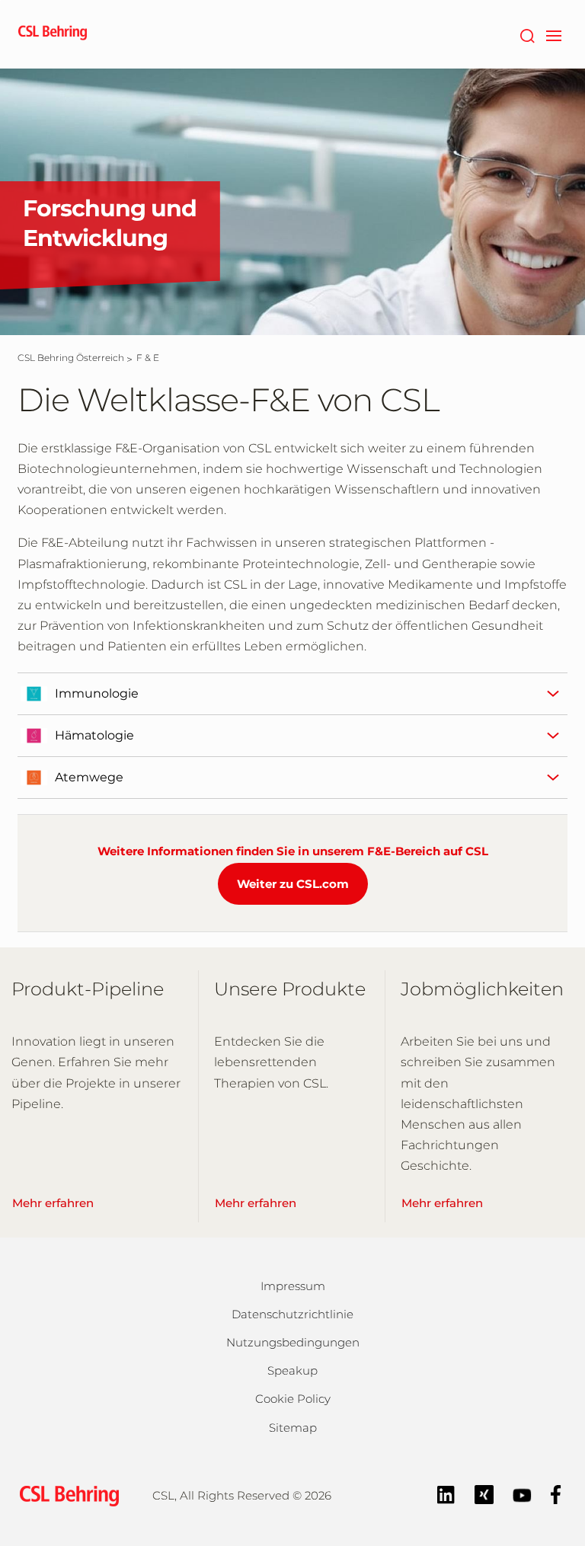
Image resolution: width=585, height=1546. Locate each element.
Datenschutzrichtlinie (292, 1314)
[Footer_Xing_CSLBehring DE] (484, 1494)
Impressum (293, 1286)
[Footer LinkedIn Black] (446, 1494)
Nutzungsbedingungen (293, 1342)
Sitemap (293, 1427)
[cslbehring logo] (52, 34)
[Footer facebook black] (556, 1494)
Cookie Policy (293, 1398)
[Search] (526, 34)
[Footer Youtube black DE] (522, 1494)
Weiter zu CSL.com (293, 884)
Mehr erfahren (53, 1203)
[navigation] (553, 34)
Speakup (292, 1370)
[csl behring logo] (65, 1494)
